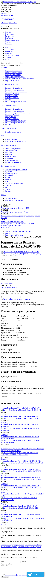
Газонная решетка (11, 173)
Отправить (5, 577)
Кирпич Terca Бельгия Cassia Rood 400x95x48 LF (19, 506)
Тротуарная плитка (8, 166)
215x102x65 (37, 393)
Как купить (9, 36)
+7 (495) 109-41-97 (7, 19)
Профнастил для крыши (14, 200)
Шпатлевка (9, 154)
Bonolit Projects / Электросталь (16, 92)
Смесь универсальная (13, 149)
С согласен (19, 575)
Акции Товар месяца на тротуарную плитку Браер (19, 216)
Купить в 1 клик (9, 299)
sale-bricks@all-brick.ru (9, 23)
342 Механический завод (14, 183)
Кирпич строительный (13, 71)
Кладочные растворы (13, 162)
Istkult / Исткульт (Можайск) (15, 102)
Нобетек (8, 179)
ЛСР (6, 187)
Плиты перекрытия (12, 139)
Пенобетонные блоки (13, 132)
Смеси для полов (11, 150)
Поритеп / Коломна (12, 98)
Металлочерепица (11, 198)
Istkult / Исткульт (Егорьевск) (15, 123)
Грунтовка (9, 158)
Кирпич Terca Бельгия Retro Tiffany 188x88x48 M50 (19, 416)
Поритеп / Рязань (11, 96)
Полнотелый (21, 393)
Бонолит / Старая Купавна (14, 88)
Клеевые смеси (10, 156)
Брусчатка (9, 172)
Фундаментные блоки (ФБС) (15, 141)
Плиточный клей (11, 160)
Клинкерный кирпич (13, 75)
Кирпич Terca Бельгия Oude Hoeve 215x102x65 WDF (20, 469)
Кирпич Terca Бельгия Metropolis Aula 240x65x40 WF (20, 408)
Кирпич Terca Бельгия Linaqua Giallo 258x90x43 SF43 (20, 477)
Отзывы (8, 42)
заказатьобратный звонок (7, 14)
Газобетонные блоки (8, 105)
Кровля (3, 195)
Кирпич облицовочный (13, 73)
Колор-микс (9, 175)
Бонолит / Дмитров (12, 94)
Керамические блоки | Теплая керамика (19, 79)
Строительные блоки (8, 128)
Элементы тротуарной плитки (16, 170)
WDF (30, 393)
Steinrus (8, 185)
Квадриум (9, 191)
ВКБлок (8, 100)
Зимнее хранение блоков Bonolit (12, 222)
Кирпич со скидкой (12, 80)
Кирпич (4, 67)
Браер (7, 181)
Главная (8, 32)
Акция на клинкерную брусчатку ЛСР (15, 208)
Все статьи (5, 227)
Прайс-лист (9, 38)
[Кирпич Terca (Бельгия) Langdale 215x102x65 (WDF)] (21, 254)
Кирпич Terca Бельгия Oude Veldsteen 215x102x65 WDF (21, 461)
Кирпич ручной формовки (14, 77)
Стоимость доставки (22, 299)
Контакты (8, 44)
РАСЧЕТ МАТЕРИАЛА (9, 386)
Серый (4, 396)
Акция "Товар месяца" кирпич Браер (14, 212)
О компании (9, 34)
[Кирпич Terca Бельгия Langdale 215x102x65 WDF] (20, 252)
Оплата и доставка (12, 40)
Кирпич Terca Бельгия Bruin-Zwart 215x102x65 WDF (20, 486)
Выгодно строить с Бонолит (11, 225)
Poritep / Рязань (10, 117)
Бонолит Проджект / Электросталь (17, 113)
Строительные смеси (8, 145)
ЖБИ (3, 136)
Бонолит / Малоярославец (14, 90)
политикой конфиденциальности (17, 575)
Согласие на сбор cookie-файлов (29, 547)
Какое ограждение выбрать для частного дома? (18, 224)
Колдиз (7, 177)
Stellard (7, 189)
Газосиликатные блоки (9, 84)
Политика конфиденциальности (12, 545)
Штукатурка (9, 152)
